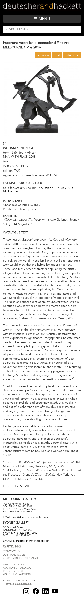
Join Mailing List (15, 554)
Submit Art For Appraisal (21, 558)
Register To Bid (14, 571)
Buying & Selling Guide (19, 580)
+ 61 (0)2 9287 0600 (25, 532)
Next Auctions (13, 564)
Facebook (36, 591)
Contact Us (11, 551)
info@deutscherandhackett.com (31, 517)
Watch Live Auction (17, 574)
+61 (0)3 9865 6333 (25, 509)
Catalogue (72, 55)
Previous (43, 55)
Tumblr (45, 591)
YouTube (55, 591)
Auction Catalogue (17, 567)
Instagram (26, 591)
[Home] (42, 7)
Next (57, 55)
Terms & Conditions (17, 584)
